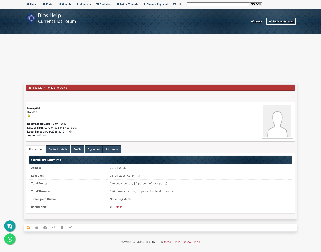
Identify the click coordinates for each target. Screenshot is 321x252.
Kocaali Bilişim (171, 241)
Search (66, 4)
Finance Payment (157, 4)
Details (117, 207)
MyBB (140, 241)
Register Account (283, 21)
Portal (49, 4)
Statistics (105, 4)
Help (179, 4)
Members (85, 4)
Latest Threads (129, 4)
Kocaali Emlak (191, 241)
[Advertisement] (160, 55)
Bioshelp (37, 87)
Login (258, 21)
